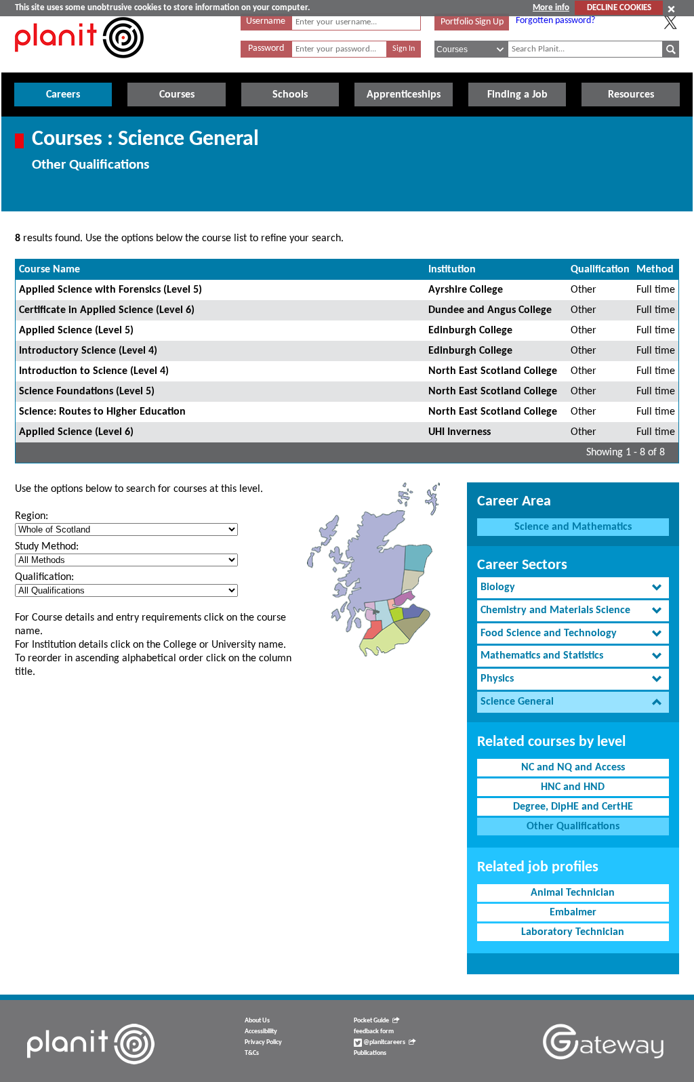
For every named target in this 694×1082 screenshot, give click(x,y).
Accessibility (261, 1031)
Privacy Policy (263, 1042)
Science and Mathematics (573, 527)
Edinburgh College (470, 330)
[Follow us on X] (670, 22)
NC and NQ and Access (573, 767)
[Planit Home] (79, 65)
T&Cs (252, 1053)
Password (266, 48)
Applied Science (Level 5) (76, 330)
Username (265, 21)
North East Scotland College (492, 371)
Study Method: (47, 546)
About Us (257, 1021)
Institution (452, 269)
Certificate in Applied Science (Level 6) (107, 310)
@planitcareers (383, 1042)
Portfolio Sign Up (472, 22)
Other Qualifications (573, 826)
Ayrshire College (465, 290)
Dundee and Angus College (490, 310)
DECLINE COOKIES (619, 7)
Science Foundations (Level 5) (87, 391)
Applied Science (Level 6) (76, 432)
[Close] (671, 9)
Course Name (49, 269)
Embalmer (573, 912)
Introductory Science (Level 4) (88, 351)
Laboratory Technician (572, 932)
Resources (631, 94)
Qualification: (44, 577)
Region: (31, 516)
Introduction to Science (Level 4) (94, 371)
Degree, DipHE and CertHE (573, 807)
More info (551, 7)
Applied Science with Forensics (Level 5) (110, 290)
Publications (370, 1053)
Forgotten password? (555, 21)
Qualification (600, 269)
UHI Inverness (459, 432)
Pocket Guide (371, 1021)
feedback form (374, 1031)
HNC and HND (573, 787)
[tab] (573, 587)
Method (655, 269)
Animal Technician (573, 893)
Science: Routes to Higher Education (102, 412)
